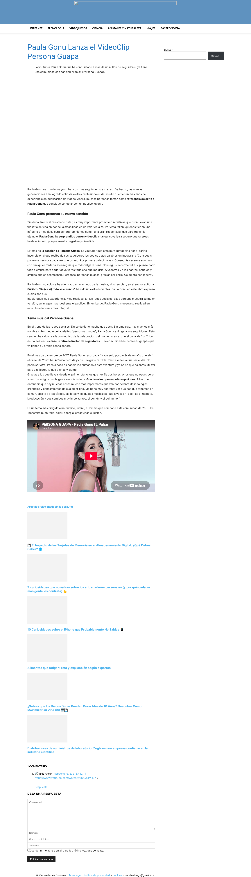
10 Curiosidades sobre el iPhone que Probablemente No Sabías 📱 (75, 629)
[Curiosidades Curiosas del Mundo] (125, 12)
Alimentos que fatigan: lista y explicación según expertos (69, 668)
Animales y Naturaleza (124, 28)
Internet (36, 28)
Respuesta (41, 787)
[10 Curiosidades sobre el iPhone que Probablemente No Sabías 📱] (47, 622)
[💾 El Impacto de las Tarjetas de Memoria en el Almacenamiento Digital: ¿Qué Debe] (47, 538)
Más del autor (64, 506)
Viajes (151, 28)
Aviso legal (75, 875)
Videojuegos (78, 28)
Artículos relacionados (41, 506)
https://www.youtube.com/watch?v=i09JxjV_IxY (65, 778)
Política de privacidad (97, 875)
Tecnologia (56, 28)
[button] (219, 28)
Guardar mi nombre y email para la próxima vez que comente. (67, 850)
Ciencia (97, 28)
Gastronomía (170, 28)
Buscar (168, 49)
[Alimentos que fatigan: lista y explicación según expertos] (47, 660)
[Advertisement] (194, 91)
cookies (117, 875)
